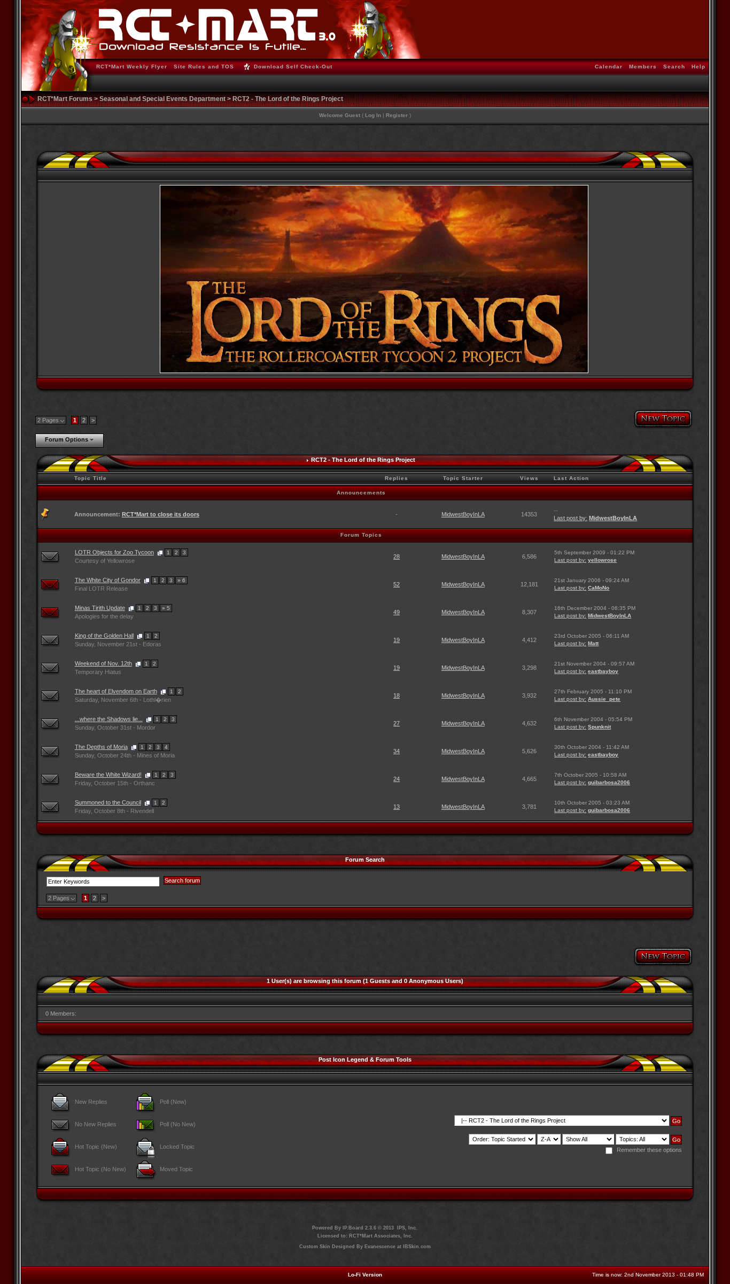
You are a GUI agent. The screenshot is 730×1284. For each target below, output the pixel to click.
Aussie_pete (604, 699)
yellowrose (602, 560)
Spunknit (599, 727)
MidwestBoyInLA (463, 514)
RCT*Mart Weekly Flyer (131, 66)
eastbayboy (603, 671)
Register (397, 115)
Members (643, 66)
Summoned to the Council (108, 802)
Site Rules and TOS (204, 66)
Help (698, 66)
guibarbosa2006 (609, 782)
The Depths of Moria (101, 747)
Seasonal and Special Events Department (162, 99)
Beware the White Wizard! (108, 774)
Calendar (609, 66)
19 (396, 640)
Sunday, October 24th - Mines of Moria (125, 755)
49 (396, 612)
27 (396, 723)
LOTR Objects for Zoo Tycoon (114, 552)
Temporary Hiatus (98, 672)
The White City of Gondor (108, 580)
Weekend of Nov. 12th (103, 663)
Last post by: (570, 518)
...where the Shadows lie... (109, 719)
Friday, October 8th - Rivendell (114, 811)
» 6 (181, 580)
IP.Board (353, 1228)
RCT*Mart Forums (64, 99)
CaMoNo (598, 588)
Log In (373, 115)
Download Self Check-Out (293, 66)
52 (396, 584)
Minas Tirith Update (100, 608)
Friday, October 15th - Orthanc (115, 783)
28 (396, 556)
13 (396, 806)
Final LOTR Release (101, 588)
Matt (593, 643)
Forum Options (66, 439)
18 (396, 695)
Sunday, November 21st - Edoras (118, 644)
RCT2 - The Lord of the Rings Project (287, 99)
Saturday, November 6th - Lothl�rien (123, 700)
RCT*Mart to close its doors (160, 514)
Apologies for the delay (104, 616)
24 (396, 779)
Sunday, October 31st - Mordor (115, 727)
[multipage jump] (160, 552)
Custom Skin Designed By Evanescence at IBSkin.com (365, 1246)
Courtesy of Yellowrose (105, 561)
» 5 (166, 608)
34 (396, 751)
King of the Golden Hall (104, 635)
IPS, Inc (406, 1228)
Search (674, 66)
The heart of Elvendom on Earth (116, 691)
